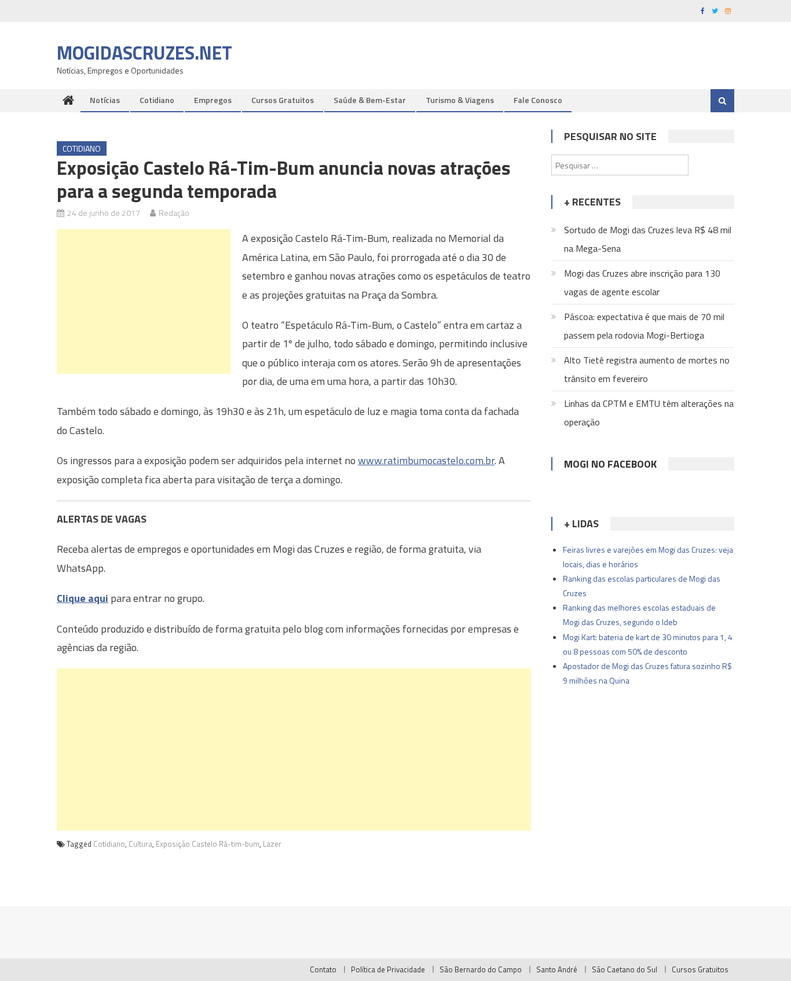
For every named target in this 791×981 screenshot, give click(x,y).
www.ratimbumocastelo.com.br (426, 460)
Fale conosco (538, 100)
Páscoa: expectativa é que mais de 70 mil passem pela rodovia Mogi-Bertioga (644, 326)
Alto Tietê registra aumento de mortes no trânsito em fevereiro (647, 369)
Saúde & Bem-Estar (370, 100)
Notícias (105, 100)
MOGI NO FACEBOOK (610, 464)
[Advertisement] (143, 301)
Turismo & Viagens (460, 100)
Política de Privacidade (388, 969)
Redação (174, 213)
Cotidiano (157, 100)
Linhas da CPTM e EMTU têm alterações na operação (649, 412)
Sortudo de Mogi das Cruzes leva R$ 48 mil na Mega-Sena (647, 239)
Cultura (140, 844)
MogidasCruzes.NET (144, 53)
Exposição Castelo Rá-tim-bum (207, 844)
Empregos (213, 100)
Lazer (272, 844)
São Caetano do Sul (624, 969)
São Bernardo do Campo (481, 969)
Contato (323, 969)
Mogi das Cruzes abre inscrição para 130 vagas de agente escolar (642, 282)
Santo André (556, 969)
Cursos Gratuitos (282, 100)
